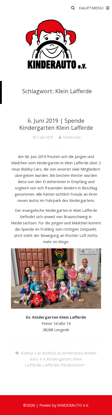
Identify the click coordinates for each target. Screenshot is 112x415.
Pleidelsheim (72, 365)
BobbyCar (51, 352)
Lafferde (51, 365)
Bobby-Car (31, 352)
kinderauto (72, 137)
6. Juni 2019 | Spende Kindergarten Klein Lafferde (56, 124)
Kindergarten (59, 358)
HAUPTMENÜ (91, 7)
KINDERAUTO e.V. (73, 405)
